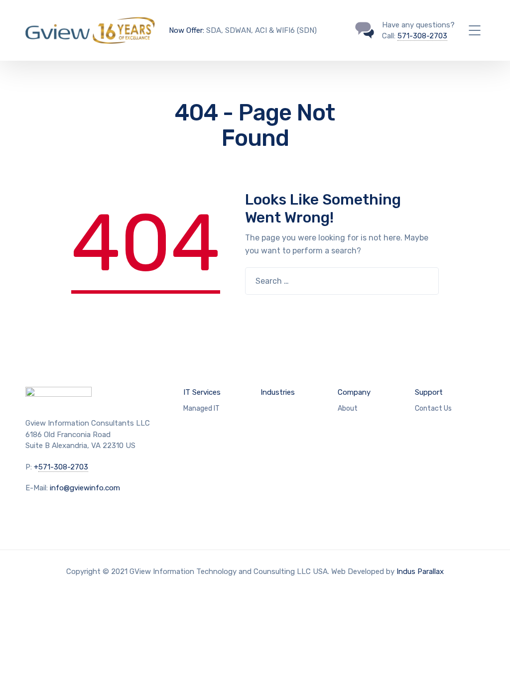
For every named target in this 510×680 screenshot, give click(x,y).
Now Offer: (186, 30)
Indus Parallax (420, 571)
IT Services (202, 392)
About (348, 408)
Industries (277, 392)
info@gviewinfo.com (85, 487)
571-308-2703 (422, 35)
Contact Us (433, 408)
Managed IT (201, 408)
